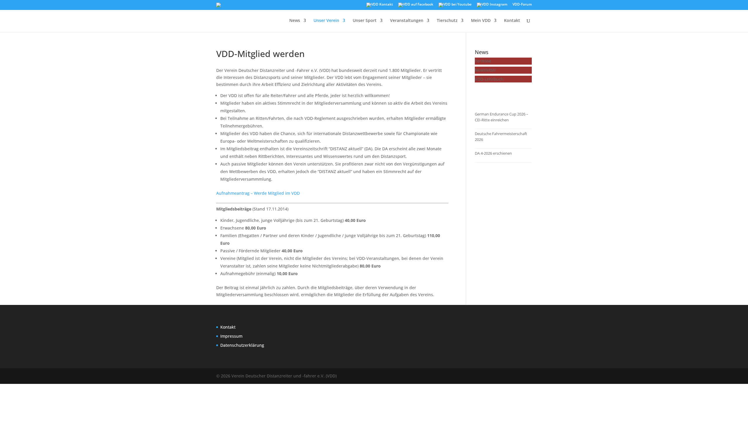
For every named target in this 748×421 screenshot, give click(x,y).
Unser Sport (365, 20)
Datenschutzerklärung (242, 345)
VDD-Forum (522, 5)
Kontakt (512, 20)
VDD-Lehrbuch (489, 79)
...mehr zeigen (495, 94)
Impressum (231, 336)
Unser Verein (326, 20)
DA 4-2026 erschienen (493, 153)
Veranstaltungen (406, 20)
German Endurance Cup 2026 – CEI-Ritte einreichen (501, 116)
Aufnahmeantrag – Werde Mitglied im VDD (258, 193)
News (294, 20)
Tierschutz (447, 20)
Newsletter (485, 70)
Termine (483, 61)
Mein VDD (481, 20)
